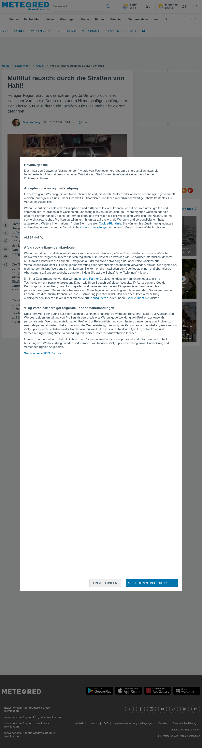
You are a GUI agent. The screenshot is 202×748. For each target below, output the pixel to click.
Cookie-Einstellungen (94, 227)
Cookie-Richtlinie (110, 223)
